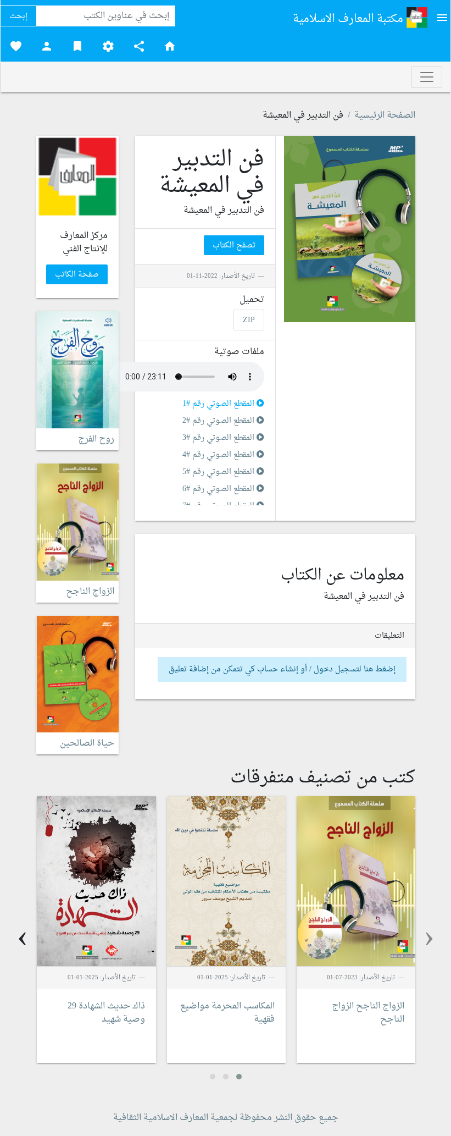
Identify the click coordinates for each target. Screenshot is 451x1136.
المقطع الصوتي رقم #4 (219, 455)
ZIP (249, 319)
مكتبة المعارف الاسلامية (349, 19)
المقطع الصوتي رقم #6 (219, 489)
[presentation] (429, 938)
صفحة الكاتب (77, 274)
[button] (239, 1076)
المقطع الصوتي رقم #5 (219, 472)
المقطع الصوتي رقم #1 (219, 403)
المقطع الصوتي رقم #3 (219, 438)
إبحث (18, 16)
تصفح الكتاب (234, 245)
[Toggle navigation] (426, 77)
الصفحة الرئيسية (384, 115)
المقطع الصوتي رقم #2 (219, 420)
